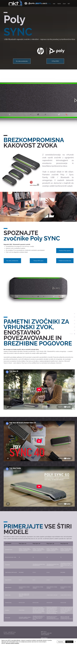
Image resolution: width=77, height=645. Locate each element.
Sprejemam (69, 642)
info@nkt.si (44, 638)
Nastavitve (60, 642)
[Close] (75, 642)
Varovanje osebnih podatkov (12, 643)
